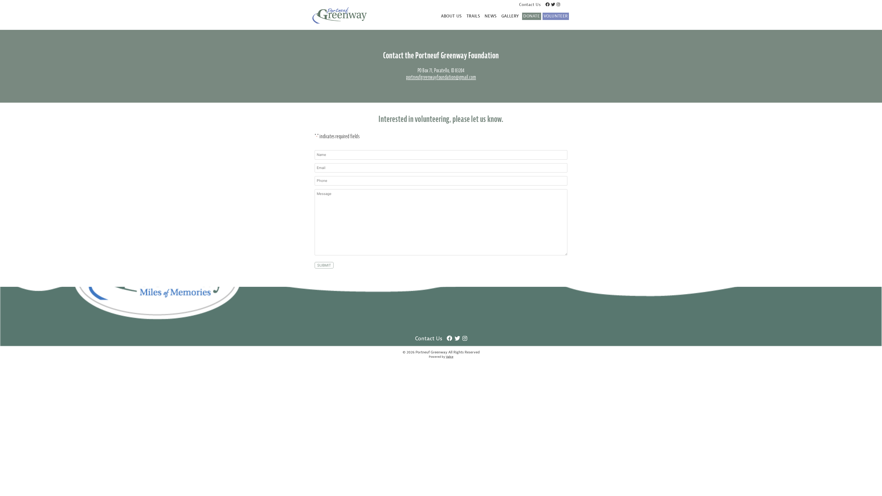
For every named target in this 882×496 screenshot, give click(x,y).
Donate (531, 16)
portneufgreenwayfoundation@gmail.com (441, 77)
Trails (473, 16)
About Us (451, 16)
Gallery (510, 16)
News (491, 16)
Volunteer (556, 16)
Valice (449, 357)
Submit (324, 265)
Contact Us (530, 4)
